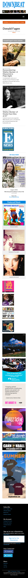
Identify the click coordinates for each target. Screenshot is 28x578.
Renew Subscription (8, 522)
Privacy (18, 571)
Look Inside (14, 193)
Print (10, 197)
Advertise (6, 563)
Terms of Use (13, 571)
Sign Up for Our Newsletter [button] (14, 539)
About (9, 571)
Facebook (9, 551)
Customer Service (7, 524)
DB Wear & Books (7, 514)
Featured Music (14, 202)
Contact (5, 565)
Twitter (8, 555)
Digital (14, 197)
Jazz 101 (5, 567)
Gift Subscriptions (7, 510)
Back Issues (6, 512)
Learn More (6, 534)
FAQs (5, 526)
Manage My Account (8, 521)
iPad (18, 197)
